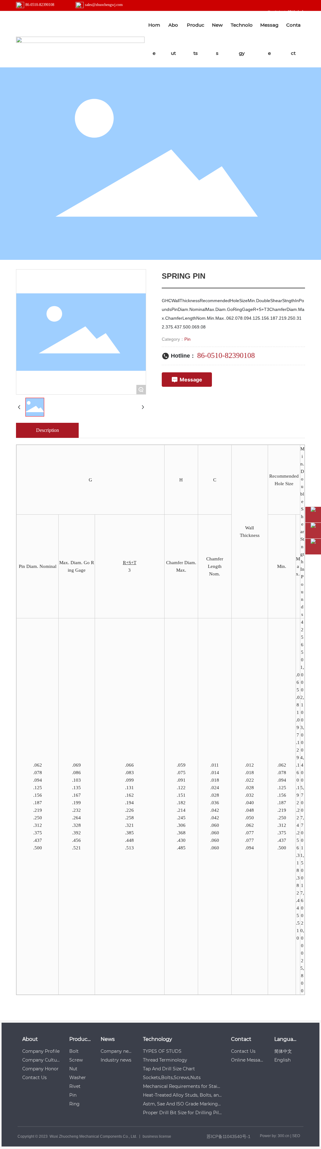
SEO (296, 1136)
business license (157, 1136)
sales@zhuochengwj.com (104, 5)
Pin (187, 339)
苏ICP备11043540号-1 (228, 1136)
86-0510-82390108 (39, 5)
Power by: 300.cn (274, 1136)
